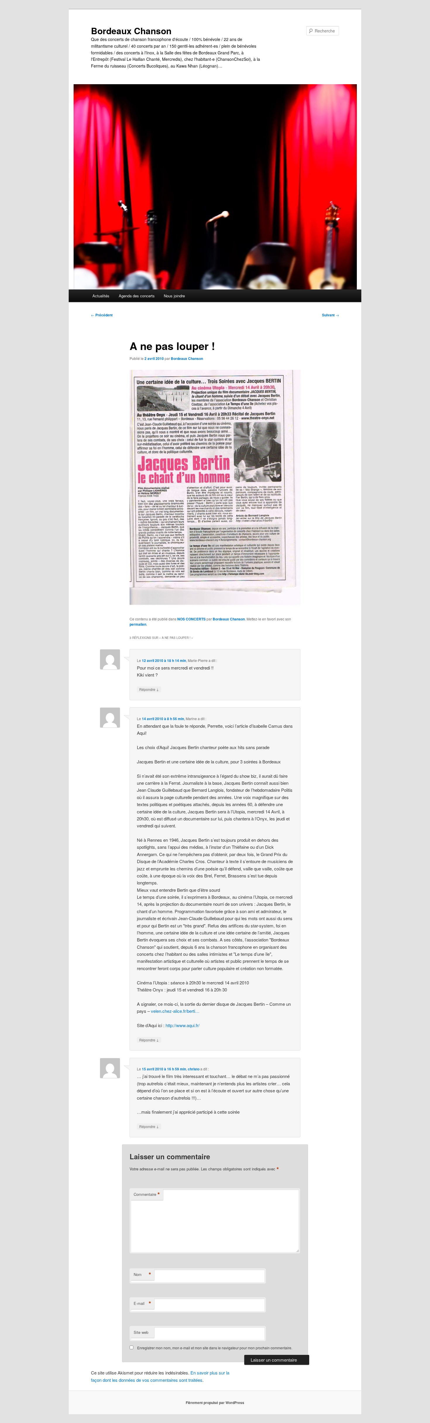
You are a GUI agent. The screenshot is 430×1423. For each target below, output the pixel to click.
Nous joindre (174, 296)
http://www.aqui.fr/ (182, 1025)
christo (193, 1069)
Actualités (100, 296)
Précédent (102, 315)
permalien (138, 624)
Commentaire (147, 1194)
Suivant (330, 315)
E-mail (142, 1303)
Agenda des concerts (137, 296)
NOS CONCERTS (191, 619)
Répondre (149, 689)
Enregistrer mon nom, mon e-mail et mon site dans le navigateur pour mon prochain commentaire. (214, 1347)
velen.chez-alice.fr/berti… (175, 1011)
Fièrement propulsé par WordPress (215, 1402)
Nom (142, 1274)
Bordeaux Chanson (131, 30)
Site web (141, 1332)
